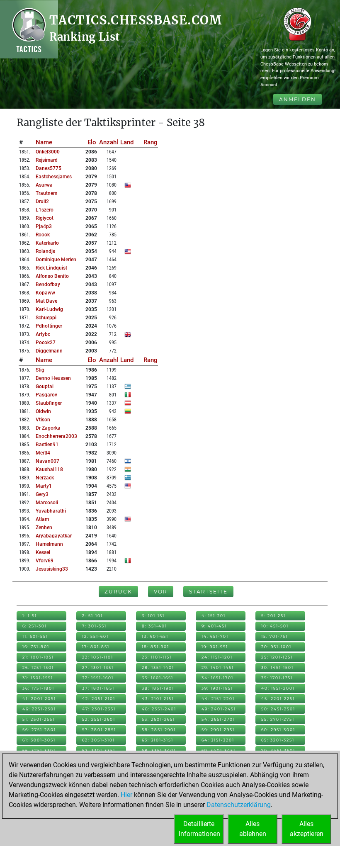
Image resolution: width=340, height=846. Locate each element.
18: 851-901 (155, 646)
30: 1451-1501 (277, 667)
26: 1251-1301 (38, 667)
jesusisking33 (52, 569)
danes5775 (48, 168)
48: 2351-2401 (159, 709)
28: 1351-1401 (158, 667)
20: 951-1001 (276, 646)
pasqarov (46, 395)
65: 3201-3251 (277, 740)
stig (40, 370)
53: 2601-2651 (158, 719)
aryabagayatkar (54, 536)
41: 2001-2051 (39, 698)
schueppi (46, 318)
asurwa (44, 185)
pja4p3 (44, 226)
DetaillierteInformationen (199, 829)
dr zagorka (48, 428)
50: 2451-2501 (278, 709)
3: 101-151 (153, 615)
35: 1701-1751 (277, 678)
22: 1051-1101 (97, 657)
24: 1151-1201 (217, 657)
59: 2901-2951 (218, 729)
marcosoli (47, 503)
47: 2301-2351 (99, 709)
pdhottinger (49, 326)
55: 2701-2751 (277, 719)
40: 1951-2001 (278, 688)
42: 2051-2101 (98, 698)
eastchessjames (54, 177)
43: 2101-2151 (158, 698)
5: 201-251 (273, 615)
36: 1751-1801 (38, 688)
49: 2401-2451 (219, 709)
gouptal (44, 386)
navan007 (47, 461)
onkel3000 (48, 152)
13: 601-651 (155, 636)
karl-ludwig (49, 309)
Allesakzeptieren (306, 829)
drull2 (42, 201)
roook (43, 235)
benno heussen (53, 378)
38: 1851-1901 (158, 688)
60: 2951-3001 (278, 729)
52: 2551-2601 (98, 719)
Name (44, 142)
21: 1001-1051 (38, 657)
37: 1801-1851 (98, 688)
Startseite (208, 591)
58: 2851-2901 (159, 729)
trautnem (46, 193)
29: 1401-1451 (218, 667)
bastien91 (47, 444)
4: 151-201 (214, 615)
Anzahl (108, 142)
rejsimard (47, 160)
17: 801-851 (95, 646)
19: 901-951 (215, 646)
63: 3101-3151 (157, 740)
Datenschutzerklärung (238, 805)
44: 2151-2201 (218, 698)
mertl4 (43, 453)
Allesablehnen (252, 829)
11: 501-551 (35, 636)
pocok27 (46, 342)
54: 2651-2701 (218, 719)
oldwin (43, 411)
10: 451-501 (275, 626)
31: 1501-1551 (37, 678)
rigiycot (44, 218)
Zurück (118, 591)
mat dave (46, 301)
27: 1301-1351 (98, 667)
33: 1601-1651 (157, 678)
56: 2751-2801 (39, 729)
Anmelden (297, 99)
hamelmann (49, 544)
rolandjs (45, 251)
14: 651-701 (215, 636)
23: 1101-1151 (157, 657)
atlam (42, 519)
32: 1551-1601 (98, 678)
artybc (43, 334)
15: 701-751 (274, 636)
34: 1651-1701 (217, 678)
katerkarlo (47, 243)
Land (127, 142)
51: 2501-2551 (38, 719)
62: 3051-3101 (98, 740)
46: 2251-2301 (39, 709)
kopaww (45, 293)
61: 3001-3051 (39, 740)
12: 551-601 (95, 636)
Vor (161, 591)
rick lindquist (51, 268)
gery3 (42, 494)
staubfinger (49, 403)
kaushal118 (49, 469)
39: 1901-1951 (217, 688)
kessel (43, 552)
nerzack (45, 478)
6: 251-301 (34, 626)
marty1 (44, 486)
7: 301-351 (94, 626)
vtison (43, 420)
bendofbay (48, 284)
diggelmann (49, 351)
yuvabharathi (51, 511)
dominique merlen (56, 260)
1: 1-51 (29, 615)
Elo (91, 142)
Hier (126, 795)
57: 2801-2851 (99, 729)
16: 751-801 (35, 646)
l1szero (44, 210)
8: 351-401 (154, 626)
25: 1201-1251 (277, 657)
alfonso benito (52, 276)
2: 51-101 (92, 615)
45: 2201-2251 (278, 698)
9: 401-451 (214, 626)
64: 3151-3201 (218, 740)
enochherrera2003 (56, 436)
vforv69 (44, 561)
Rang (150, 142)
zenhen (44, 527)
